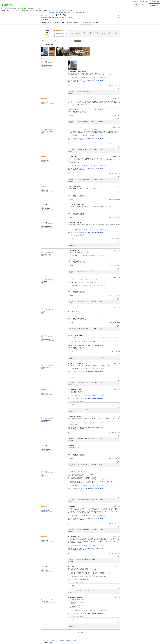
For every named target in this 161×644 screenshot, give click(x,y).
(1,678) (86, 22)
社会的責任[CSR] (61, 640)
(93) (69, 22)
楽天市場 (151, 1)
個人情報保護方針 (53, 640)
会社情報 (46, 640)
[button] (44, 51)
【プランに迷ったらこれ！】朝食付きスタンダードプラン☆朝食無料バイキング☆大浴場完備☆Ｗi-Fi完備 (91, 259)
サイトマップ (139, 1)
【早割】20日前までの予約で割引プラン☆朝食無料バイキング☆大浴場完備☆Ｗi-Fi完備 (88, 371)
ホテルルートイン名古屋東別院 (53, 15)
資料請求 (75, 640)
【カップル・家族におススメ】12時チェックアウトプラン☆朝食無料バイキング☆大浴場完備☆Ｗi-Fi (90, 452)
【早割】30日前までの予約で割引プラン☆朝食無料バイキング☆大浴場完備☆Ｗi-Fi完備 (88, 80)
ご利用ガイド (133, 1)
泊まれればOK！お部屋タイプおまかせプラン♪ (81, 579)
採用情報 (67, 640)
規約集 (71, 640)
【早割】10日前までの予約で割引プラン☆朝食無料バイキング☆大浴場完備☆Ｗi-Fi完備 (88, 345)
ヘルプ (129, 1)
